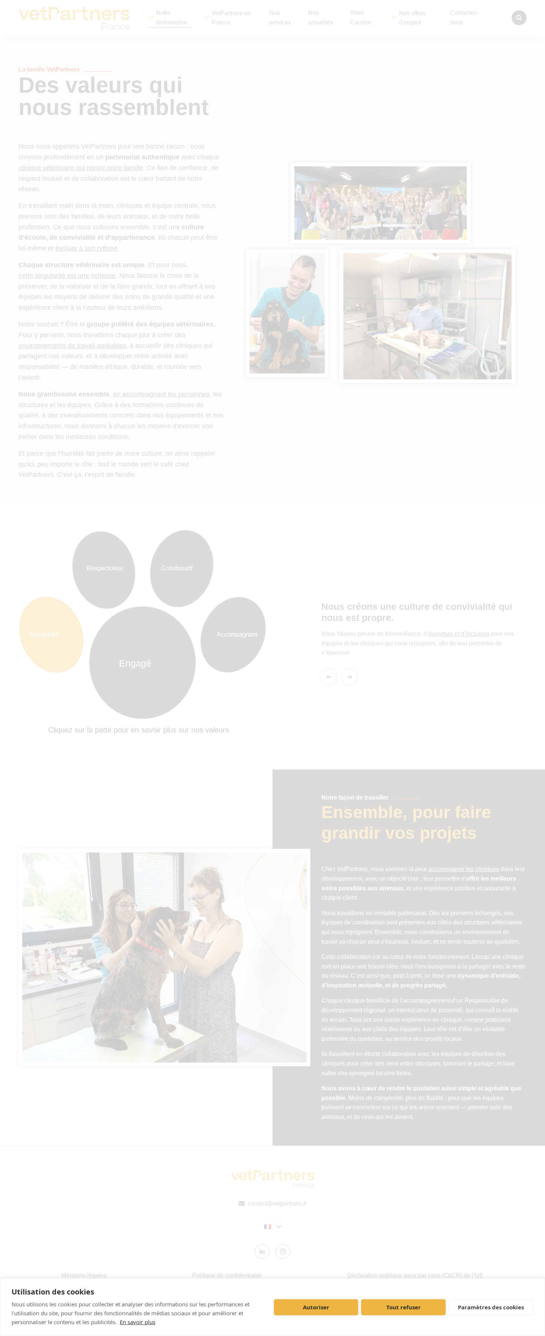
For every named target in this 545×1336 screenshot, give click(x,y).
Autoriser (316, 1307)
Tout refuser (403, 1307)
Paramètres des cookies (491, 1307)
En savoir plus (137, 1322)
